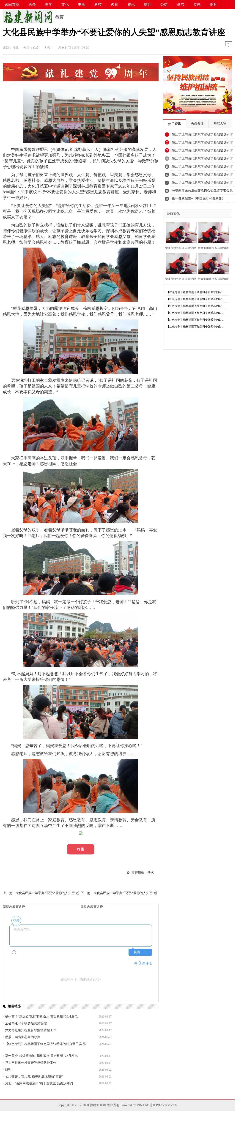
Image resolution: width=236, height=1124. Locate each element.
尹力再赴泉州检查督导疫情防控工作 (30, 1030)
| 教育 (58, 17)
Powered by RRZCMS (135, 1105)
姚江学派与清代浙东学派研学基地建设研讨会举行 (202, 136)
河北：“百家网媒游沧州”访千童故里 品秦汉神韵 (39, 1083)
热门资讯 (174, 123)
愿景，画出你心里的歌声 (22, 1037)
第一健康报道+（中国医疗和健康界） (198, 198)
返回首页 (12, 4)
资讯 (131, 4)
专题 (197, 4)
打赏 (80, 849)
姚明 (8, 1069)
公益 (164, 4)
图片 (213, 4)
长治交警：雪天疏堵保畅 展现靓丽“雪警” (34, 1076)
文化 (65, 4)
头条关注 (197, 123)
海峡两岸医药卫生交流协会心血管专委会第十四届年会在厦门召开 (202, 192)
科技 (98, 4)
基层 (180, 4)
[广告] (81, 80)
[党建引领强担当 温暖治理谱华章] (180, 232)
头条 (32, 4)
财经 (147, 4)
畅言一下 (140, 952)
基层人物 (220, 123)
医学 (48, 4)
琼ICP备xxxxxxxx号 (163, 1105)
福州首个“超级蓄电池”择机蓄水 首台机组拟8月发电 (41, 1016)
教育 (114, 4)
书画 (81, 4)
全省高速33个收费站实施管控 (26, 1023)
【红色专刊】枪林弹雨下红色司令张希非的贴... (195, 292)
